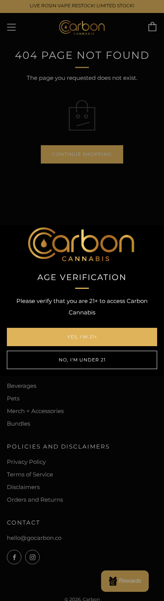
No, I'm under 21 (82, 360)
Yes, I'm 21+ (82, 337)
